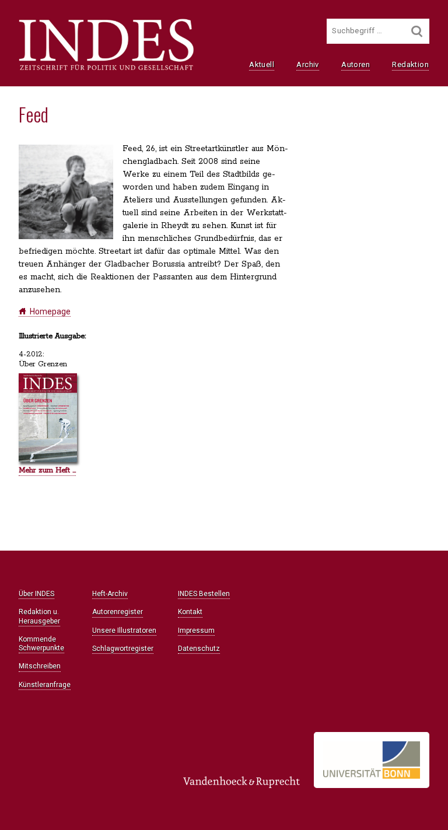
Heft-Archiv (110, 594)
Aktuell (261, 64)
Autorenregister (117, 612)
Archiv (307, 64)
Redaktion (410, 64)
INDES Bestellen (204, 594)
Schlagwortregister (122, 649)
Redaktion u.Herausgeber (39, 616)
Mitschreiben (40, 666)
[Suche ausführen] (417, 31)
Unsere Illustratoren (124, 630)
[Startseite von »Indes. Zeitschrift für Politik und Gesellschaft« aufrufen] (106, 69)
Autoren (355, 64)
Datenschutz (199, 649)
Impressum (196, 630)
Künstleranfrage (45, 685)
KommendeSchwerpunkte (41, 643)
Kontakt (190, 612)
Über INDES (36, 594)
